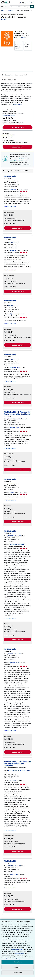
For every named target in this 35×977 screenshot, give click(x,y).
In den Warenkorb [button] (17, 127)
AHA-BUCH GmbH (15, 662)
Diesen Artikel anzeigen (9, 115)
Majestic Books (14, 314)
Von (18, 45)
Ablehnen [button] (17, 967)
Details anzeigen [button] (17, 104)
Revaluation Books (15, 367)
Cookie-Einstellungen (16, 949)
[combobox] (20, 6)
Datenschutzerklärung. (13, 959)
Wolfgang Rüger (14, 427)
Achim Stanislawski (16, 160)
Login (27, 2)
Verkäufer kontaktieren (10, 206)
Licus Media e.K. (14, 780)
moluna (12, 492)
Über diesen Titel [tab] (21, 75)
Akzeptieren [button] (17, 962)
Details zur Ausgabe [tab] (9, 80)
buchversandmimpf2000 (17, 544)
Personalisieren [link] (17, 972)
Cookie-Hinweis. (19, 953)
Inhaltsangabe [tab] (7, 75)
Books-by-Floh (14, 874)
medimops (13, 189)
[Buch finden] (32, 6)
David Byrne (22, 159)
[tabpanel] (17, 93)
